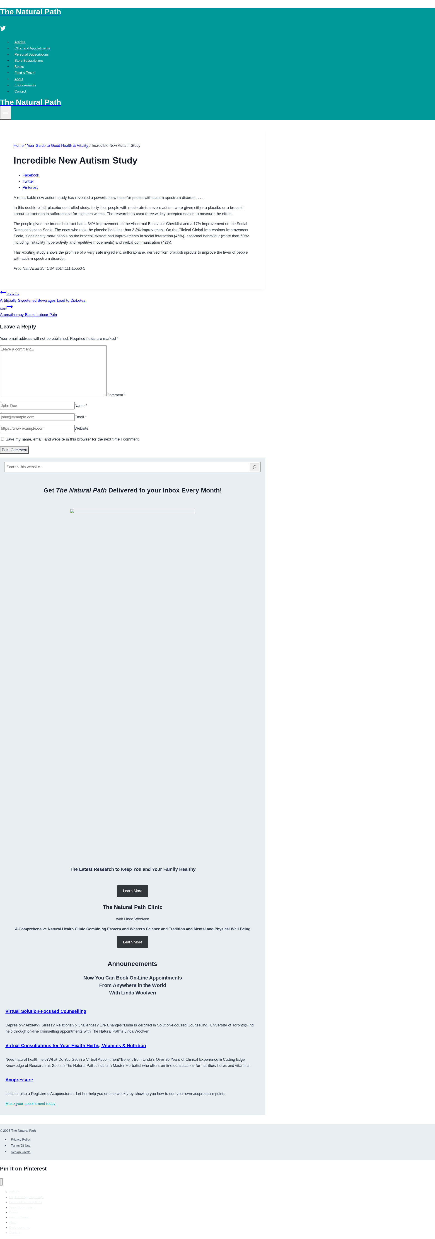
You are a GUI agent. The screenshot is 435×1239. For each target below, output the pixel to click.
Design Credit (20, 1152)
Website (81, 428)
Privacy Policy (21, 1139)
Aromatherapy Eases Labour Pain (28, 312)
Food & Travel (24, 73)
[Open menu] (5, 113)
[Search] (254, 467)
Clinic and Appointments (32, 48)
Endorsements (25, 85)
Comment (116, 395)
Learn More (132, 891)
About (18, 79)
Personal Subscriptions (31, 54)
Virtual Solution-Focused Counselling (45, 1011)
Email (81, 417)
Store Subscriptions (29, 60)
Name (81, 406)
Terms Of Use (21, 1146)
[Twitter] (3, 29)
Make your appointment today (30, 1104)
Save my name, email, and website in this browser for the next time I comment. (73, 439)
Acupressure (19, 1079)
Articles (20, 42)
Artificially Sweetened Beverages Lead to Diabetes (42, 297)
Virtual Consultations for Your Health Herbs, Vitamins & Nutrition (75, 1045)
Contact (20, 91)
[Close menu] (1, 1182)
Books (19, 67)
